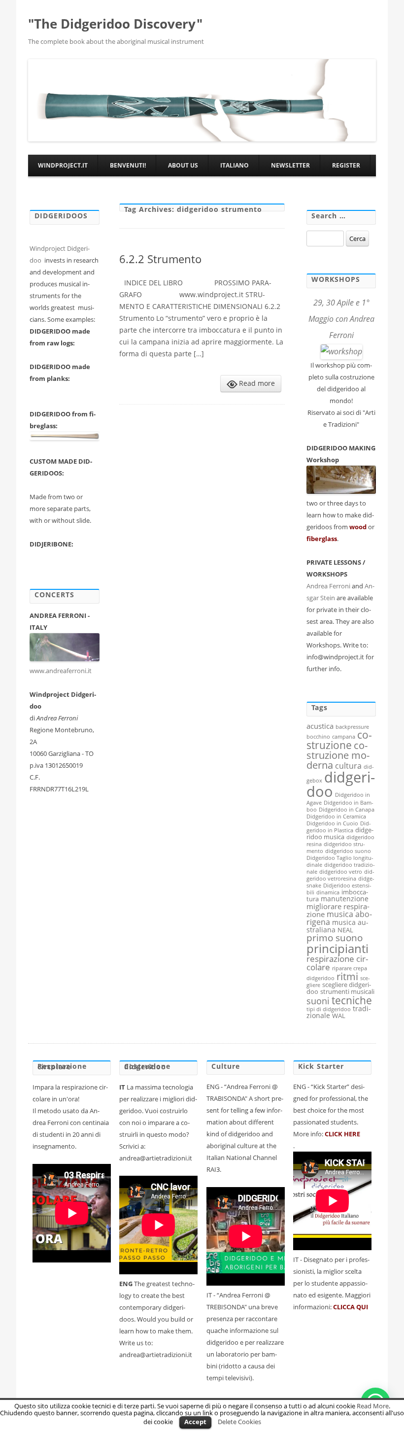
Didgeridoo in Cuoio (332, 823)
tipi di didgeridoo (328, 1009)
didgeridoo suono (348, 851)
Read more (257, 383)
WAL (338, 1015)
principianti (337, 948)
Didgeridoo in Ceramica (336, 816)
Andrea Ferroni (328, 585)
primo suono (334, 937)
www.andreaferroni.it (61, 670)
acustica (320, 726)
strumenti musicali (347, 991)
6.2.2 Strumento (160, 258)
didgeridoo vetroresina (340, 875)
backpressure (352, 726)
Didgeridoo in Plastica (338, 827)
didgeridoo (340, 784)
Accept (195, 1421)
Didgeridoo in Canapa (346, 809)
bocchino (318, 736)
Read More (373, 1405)
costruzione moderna (338, 755)
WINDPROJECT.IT (63, 165)
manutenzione (345, 898)
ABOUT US (183, 165)
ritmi (347, 976)
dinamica (327, 892)
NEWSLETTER (290, 165)
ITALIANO (234, 165)
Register (346, 165)
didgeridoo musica (339, 833)
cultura (348, 765)
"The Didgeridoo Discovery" (115, 24)
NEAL (345, 929)
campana (343, 736)
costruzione (339, 740)
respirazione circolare (337, 963)
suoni (318, 1000)
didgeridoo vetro (340, 871)
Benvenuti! (128, 165)
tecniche (352, 1000)
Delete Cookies (239, 1421)
